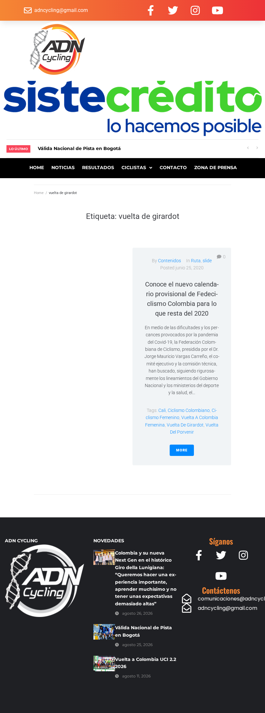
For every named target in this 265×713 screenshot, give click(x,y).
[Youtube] (217, 10)
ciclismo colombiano (189, 410)
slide (207, 260)
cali (162, 410)
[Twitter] (173, 10)
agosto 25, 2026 (137, 644)
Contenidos (169, 260)
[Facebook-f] (150, 10)
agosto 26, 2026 (137, 613)
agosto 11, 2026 (136, 676)
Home (39, 193)
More (181, 450)
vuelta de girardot (185, 424)
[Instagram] (195, 10)
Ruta (196, 260)
